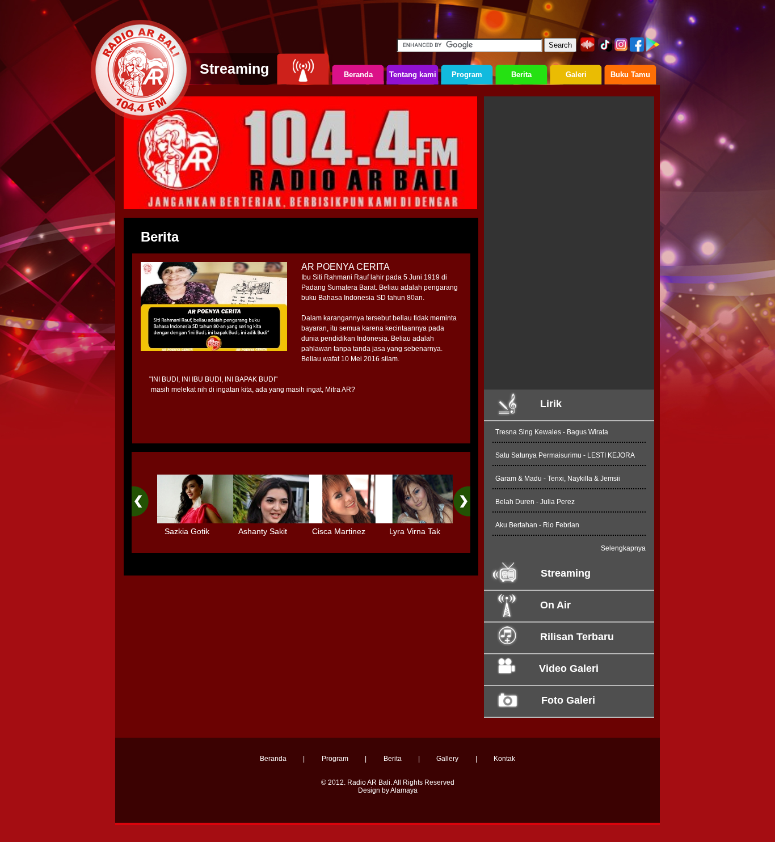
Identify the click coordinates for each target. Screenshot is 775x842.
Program (335, 759)
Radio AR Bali (368, 782)
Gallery (447, 759)
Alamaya (404, 790)
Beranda (273, 759)
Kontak (504, 759)
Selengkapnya (623, 548)
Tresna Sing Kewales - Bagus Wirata (551, 432)
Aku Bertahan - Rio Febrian (537, 525)
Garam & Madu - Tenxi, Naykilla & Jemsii (557, 479)
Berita (393, 759)
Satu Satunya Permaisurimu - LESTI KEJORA (565, 455)
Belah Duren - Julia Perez (535, 502)
